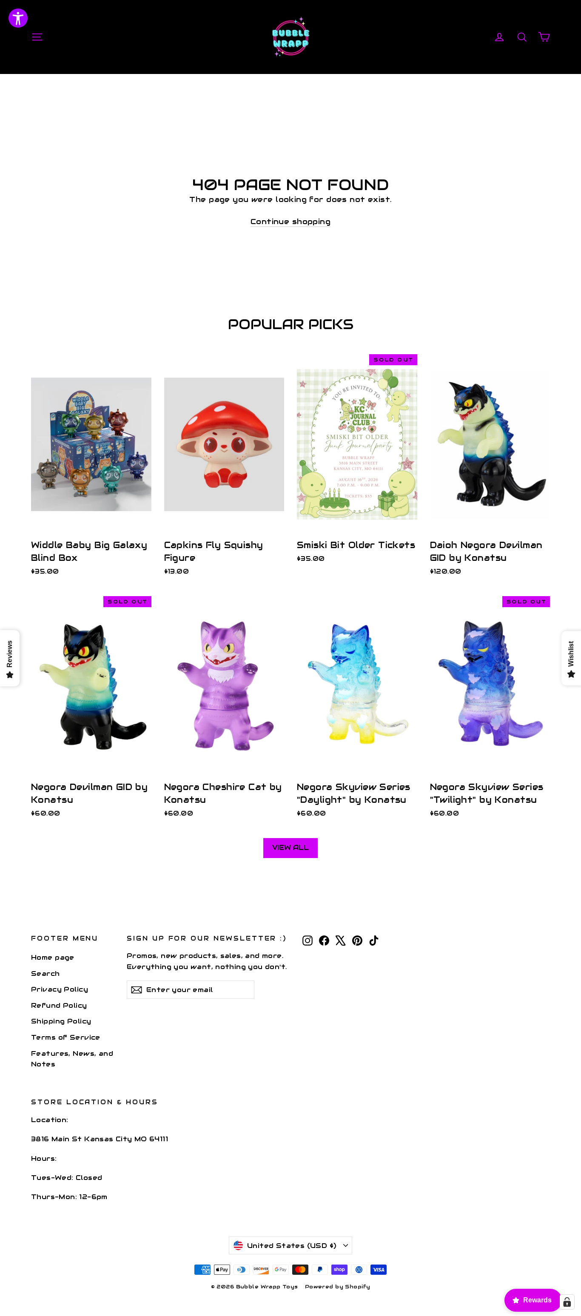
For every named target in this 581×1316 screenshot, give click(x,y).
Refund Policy (59, 1005)
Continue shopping (290, 221)
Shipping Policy (61, 1021)
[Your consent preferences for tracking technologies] (567, 1302)
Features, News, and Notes (72, 1059)
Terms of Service (65, 1037)
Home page (52, 957)
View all (290, 847)
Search (45, 973)
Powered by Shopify (337, 1286)
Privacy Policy (59, 989)
